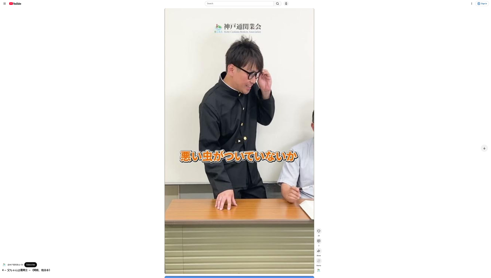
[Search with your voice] (286, 3)
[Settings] (471, 3)
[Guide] (4, 3)
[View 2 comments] (319, 241)
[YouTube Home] (15, 3)
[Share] (319, 251)
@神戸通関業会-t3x (15, 265)
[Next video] (484, 148)
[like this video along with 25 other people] (319, 231)
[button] (4, 264)
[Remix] (319, 261)
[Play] (239, 141)
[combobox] (240, 3)
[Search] (277, 3)
